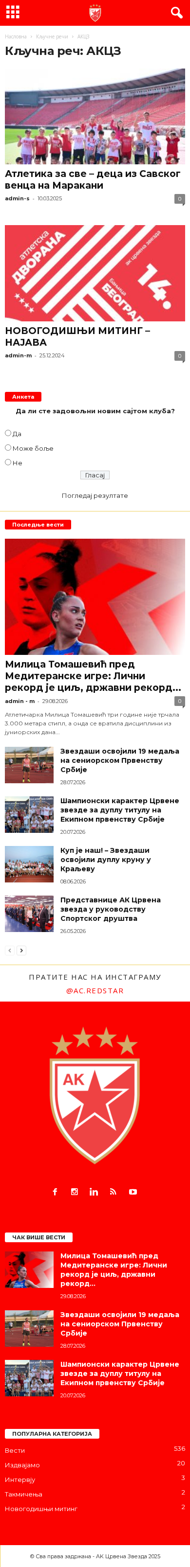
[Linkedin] (96, 1193)
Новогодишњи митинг (41, 1509)
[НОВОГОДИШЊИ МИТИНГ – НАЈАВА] (95, 273)
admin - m (20, 701)
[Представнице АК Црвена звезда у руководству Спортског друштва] (29, 914)
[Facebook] (57, 1193)
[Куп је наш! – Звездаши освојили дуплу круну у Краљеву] (29, 864)
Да (17, 434)
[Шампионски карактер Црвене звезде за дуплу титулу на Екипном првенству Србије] (29, 814)
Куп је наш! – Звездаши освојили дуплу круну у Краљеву (105, 859)
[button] (175, 13)
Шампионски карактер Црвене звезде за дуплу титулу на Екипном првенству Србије (119, 810)
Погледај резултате (95, 495)
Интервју (20, 1479)
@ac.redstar (95, 990)
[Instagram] (76, 1193)
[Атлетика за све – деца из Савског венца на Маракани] (95, 116)
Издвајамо (22, 1465)
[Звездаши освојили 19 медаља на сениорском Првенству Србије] (29, 765)
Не (17, 463)
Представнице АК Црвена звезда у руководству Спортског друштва (110, 909)
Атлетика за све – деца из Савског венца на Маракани (93, 179)
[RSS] (115, 1193)
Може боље (33, 448)
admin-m (18, 355)
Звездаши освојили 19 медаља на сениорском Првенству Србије (119, 760)
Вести (15, 1450)
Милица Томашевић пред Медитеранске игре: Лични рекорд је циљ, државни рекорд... (93, 676)
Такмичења (23, 1494)
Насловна (16, 36)
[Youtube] (134, 1193)
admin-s (17, 198)
